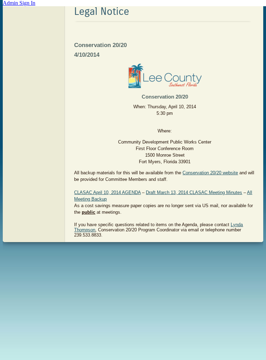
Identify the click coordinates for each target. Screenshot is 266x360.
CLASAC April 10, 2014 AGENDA (107, 192)
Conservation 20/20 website (210, 172)
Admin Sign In (19, 3)
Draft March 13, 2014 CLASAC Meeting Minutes (194, 192)
